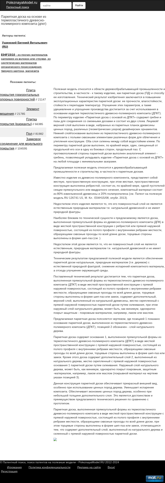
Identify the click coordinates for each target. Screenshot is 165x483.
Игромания (14, 467)
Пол (29, 133)
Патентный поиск (17, 7)
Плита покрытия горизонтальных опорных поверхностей (19, 95)
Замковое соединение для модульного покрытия (21, 143)
